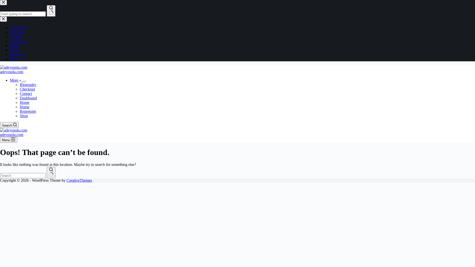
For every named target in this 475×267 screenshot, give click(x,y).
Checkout (27, 89)
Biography (28, 85)
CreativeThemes (79, 180)
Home (24, 102)
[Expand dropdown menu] (24, 81)
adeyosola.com (11, 72)
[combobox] (23, 175)
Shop (24, 116)
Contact (26, 93)
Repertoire (28, 111)
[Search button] (51, 172)
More (14, 80)
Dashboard (28, 98)
